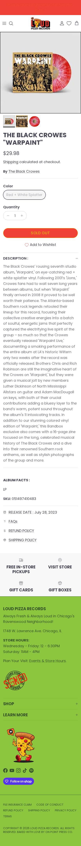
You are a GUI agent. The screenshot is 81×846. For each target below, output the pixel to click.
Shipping (10, 161)
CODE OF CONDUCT (50, 805)
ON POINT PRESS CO (58, 832)
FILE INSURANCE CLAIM (17, 805)
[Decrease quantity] (7, 215)
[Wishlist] (69, 23)
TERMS (7, 816)
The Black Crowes (24, 171)
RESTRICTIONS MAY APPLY (53, 8)
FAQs (13, 521)
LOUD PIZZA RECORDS (44, 828)
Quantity (11, 207)
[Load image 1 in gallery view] (40, 72)
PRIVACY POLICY (65, 810)
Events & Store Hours (47, 660)
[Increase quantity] (23, 215)
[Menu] (4, 23)
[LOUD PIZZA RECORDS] (40, 23)
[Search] (13, 23)
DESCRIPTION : (15, 258)
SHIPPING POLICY (23, 540)
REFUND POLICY (21, 530)
